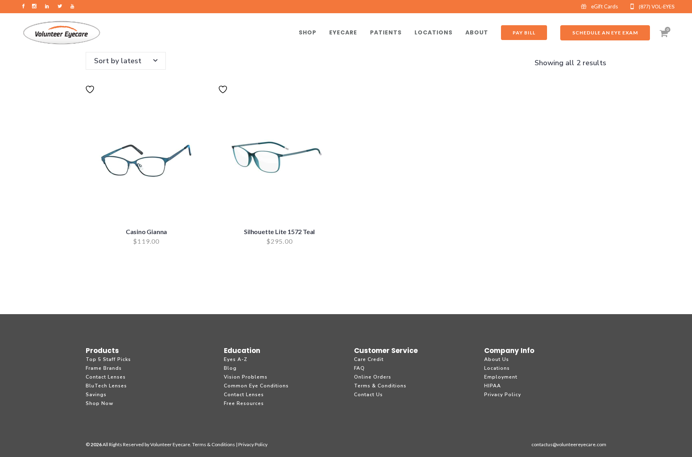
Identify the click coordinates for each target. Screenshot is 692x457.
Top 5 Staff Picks (108, 359)
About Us (496, 359)
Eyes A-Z (235, 359)
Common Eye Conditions (256, 386)
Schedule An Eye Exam (605, 33)
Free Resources (244, 403)
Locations (497, 368)
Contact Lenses (106, 377)
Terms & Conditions (380, 386)
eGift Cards (604, 6)
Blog (230, 368)
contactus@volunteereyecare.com (568, 444)
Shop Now (99, 403)
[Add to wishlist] (91, 94)
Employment (500, 377)
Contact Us (368, 394)
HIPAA (492, 386)
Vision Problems (246, 377)
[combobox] (126, 61)
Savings (96, 394)
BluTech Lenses (106, 386)
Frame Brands (104, 368)
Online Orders (372, 377)
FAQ (359, 368)
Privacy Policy (502, 394)
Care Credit (369, 359)
